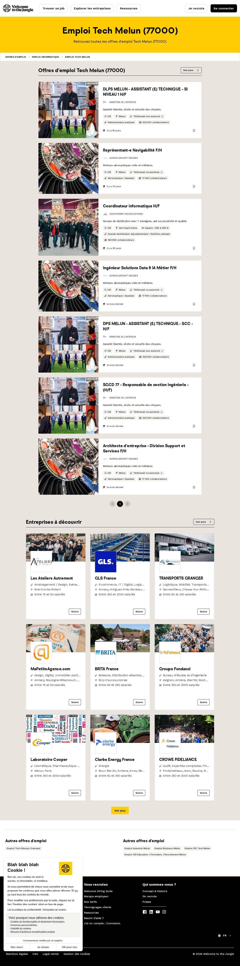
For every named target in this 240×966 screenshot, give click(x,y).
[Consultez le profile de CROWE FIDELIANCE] (184, 742)
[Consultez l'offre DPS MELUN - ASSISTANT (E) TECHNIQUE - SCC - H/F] (68, 344)
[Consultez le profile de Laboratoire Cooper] (56, 742)
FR (224, 935)
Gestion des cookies (77, 953)
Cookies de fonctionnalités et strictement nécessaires (37, 921)
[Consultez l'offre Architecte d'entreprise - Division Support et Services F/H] (68, 467)
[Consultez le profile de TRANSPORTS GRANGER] (184, 560)
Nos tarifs (90, 901)
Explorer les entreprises (92, 8)
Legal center (51, 953)
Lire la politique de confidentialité (24, 909)
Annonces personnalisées (23, 925)
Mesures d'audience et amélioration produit (32, 932)
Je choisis (43, 947)
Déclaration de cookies (54, 909)
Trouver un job (53, 8)
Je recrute (196, 8)
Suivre (75, 611)
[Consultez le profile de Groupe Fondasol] (184, 651)
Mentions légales (17, 953)
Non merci (17, 947)
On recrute (149, 896)
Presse (146, 901)
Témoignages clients (97, 907)
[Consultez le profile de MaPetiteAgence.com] (56, 651)
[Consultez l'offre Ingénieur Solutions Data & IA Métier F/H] (68, 286)
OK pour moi (69, 947)
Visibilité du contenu (20, 928)
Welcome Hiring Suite (98, 891)
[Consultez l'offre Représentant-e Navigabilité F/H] (68, 168)
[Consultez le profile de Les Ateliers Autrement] (56, 560)
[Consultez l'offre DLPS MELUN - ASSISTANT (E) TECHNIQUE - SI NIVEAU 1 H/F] (68, 110)
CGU (35, 953)
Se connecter (224, 8)
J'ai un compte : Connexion (102, 923)
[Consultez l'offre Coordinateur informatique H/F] (68, 227)
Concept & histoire (154, 891)
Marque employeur (96, 896)
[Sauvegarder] (194, 131)
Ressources (128, 8)
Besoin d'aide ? (94, 918)
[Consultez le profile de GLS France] (120, 560)
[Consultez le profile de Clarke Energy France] (120, 742)
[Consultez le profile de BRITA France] (120, 651)
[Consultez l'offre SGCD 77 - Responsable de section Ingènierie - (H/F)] (68, 405)
